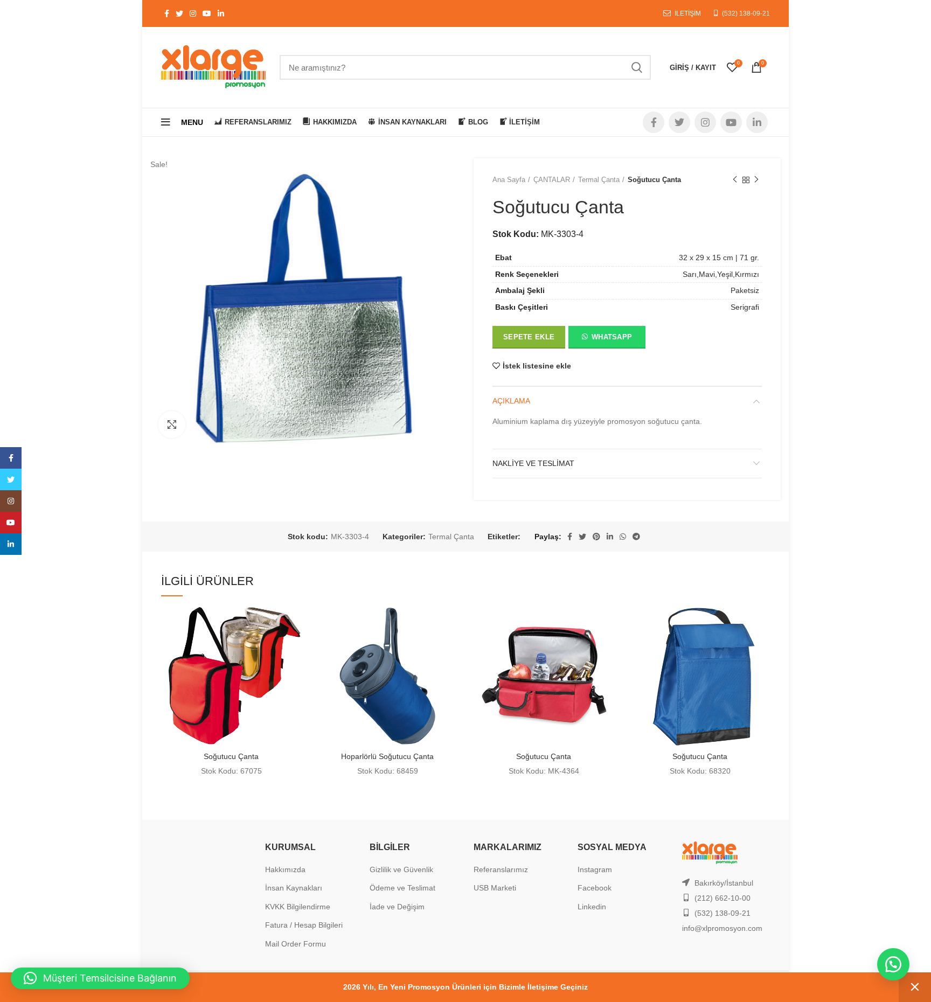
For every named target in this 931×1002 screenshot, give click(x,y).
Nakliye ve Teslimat (533, 463)
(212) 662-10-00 (722, 898)
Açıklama (511, 400)
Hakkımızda (285, 869)
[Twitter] (11, 479)
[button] (606, 339)
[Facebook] (11, 458)
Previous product (734, 180)
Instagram (595, 869)
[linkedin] (11, 544)
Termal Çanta (599, 180)
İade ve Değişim (397, 906)
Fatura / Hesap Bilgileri (304, 925)
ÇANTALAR (551, 180)
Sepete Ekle (528, 337)
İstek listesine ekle (537, 366)
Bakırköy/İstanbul (723, 883)
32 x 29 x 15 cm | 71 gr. (719, 257)
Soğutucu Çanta (231, 756)
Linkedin (592, 906)
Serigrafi (745, 307)
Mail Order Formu (295, 944)
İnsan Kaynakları (293, 887)
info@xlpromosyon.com (722, 928)
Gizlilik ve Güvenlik (401, 869)
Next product (756, 180)
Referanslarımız (501, 869)
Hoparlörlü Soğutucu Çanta (387, 756)
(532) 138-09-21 (746, 13)
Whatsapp (612, 337)
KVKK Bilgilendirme (297, 906)
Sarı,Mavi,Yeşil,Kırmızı (721, 274)
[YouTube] (11, 522)
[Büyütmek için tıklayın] (171, 424)
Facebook (595, 887)
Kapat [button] (915, 987)
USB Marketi (495, 887)
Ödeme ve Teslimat (402, 887)
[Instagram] (11, 501)
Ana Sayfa (508, 180)
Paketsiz (745, 290)
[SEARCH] (636, 67)
